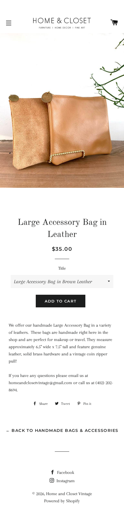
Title (62, 268)
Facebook (65, 472)
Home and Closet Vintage (69, 493)
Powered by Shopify (62, 500)
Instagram (65, 480)
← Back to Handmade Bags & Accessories (62, 430)
